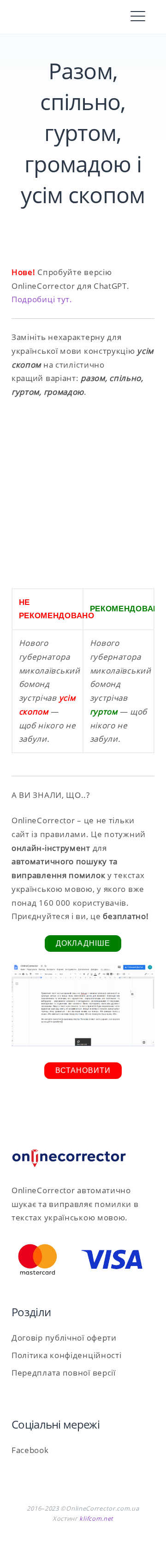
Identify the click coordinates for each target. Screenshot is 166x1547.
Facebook (30, 1450)
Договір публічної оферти (64, 1337)
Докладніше (83, 943)
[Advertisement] (83, 493)
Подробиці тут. (42, 299)
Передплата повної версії (64, 1372)
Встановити (83, 1070)
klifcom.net (96, 1518)
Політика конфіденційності (67, 1355)
